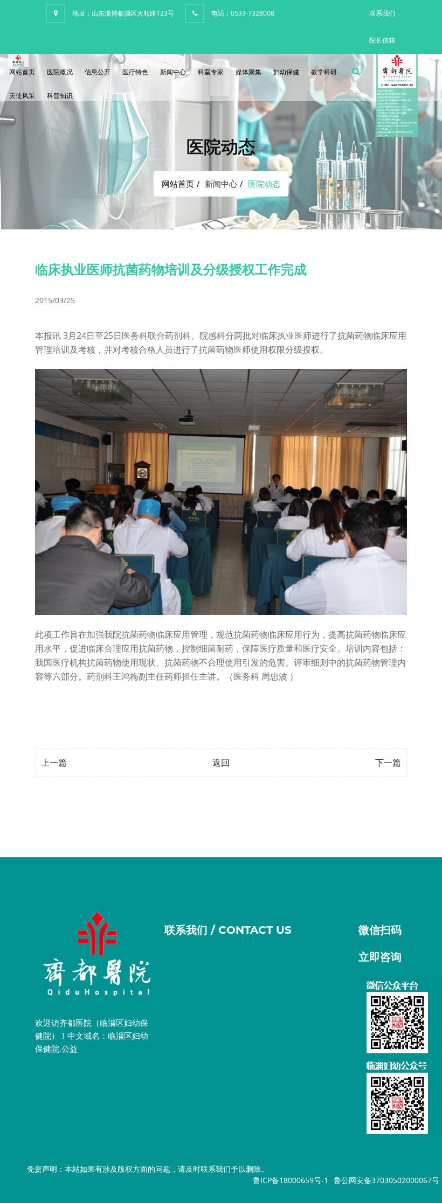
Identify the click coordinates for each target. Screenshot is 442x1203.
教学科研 (324, 71)
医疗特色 (135, 71)
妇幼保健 (286, 71)
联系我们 (382, 13)
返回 (221, 762)
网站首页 (22, 71)
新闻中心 (173, 71)
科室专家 (211, 71)
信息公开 (97, 71)
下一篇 (388, 762)
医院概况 (60, 71)
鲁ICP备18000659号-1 (290, 1180)
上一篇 (54, 762)
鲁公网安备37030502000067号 (386, 1180)
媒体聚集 (248, 71)
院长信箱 (382, 40)
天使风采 (22, 95)
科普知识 (60, 95)
